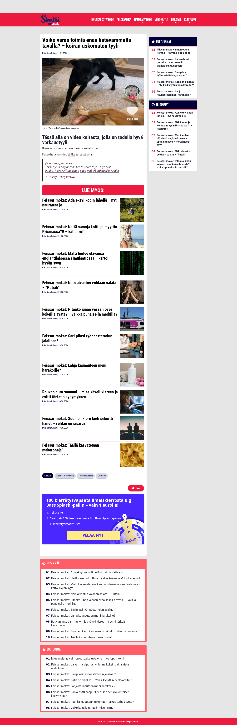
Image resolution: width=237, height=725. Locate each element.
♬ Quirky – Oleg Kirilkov (60, 177)
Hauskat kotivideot (102, 19)
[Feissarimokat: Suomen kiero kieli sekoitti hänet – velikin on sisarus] (132, 428)
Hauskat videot (143, 19)
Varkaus (102, 476)
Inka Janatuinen (49, 53)
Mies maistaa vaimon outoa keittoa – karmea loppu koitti (87, 658)
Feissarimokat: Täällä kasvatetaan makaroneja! (70, 447)
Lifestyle (176, 19)
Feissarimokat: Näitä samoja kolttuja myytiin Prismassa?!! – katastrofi (79, 229)
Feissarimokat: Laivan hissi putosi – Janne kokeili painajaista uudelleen (90, 666)
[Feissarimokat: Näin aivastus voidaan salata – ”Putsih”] (132, 292)
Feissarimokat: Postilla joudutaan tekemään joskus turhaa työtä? (92, 701)
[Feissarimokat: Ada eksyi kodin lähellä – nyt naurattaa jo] (132, 210)
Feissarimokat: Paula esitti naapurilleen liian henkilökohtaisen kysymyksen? (90, 693)
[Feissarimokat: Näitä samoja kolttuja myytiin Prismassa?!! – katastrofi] (132, 236)
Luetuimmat (54, 649)
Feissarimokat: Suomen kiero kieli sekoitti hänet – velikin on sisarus (77, 421)
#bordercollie (101, 170)
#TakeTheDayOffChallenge (62, 170)
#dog (83, 170)
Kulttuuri (190, 19)
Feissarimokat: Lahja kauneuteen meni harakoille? (74, 368)
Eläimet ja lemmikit (65, 476)
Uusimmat (53, 563)
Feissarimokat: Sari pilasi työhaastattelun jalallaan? (77, 338)
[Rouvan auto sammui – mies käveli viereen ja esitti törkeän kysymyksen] (132, 402)
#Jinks (114, 170)
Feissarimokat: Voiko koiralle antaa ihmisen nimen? (84, 707)
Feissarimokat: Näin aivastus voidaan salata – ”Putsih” (79, 285)
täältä (71, 154)
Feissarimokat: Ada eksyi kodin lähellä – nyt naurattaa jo (79, 202)
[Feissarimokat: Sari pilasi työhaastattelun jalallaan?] (132, 346)
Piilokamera (124, 19)
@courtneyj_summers (58, 163)
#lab (90, 170)
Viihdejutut (161, 19)
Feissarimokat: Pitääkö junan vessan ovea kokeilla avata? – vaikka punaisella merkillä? (79, 312)
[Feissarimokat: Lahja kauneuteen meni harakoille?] (132, 375)
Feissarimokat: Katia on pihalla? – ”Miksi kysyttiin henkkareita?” (91, 680)
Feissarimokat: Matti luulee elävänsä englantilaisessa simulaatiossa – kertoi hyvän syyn (75, 258)
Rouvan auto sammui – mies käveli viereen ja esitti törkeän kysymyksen (80, 394)
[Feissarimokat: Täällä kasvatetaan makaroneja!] (132, 455)
